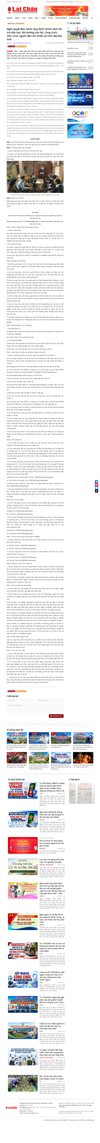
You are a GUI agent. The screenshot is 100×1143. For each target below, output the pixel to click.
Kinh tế (37, 18)
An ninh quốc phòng (74, 18)
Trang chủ (9, 18)
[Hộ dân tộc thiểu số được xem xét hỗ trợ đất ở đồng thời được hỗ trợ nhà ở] (17, 738)
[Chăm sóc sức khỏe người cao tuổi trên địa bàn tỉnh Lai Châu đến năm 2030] (23, 1030)
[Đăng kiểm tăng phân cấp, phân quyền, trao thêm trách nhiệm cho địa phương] (61, 757)
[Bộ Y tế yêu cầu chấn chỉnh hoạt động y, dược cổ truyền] (23, 1083)
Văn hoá (30, 18)
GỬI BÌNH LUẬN (57, 716)
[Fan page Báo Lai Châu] (96, 481)
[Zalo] (96, 487)
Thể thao (50, 18)
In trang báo (12, 46)
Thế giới (43, 18)
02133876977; (29, 1111)
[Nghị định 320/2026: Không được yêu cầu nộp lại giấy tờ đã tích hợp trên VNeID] (23, 819)
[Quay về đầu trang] (96, 1138)
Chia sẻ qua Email (22, 46)
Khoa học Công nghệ (61, 18)
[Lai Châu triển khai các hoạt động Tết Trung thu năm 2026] (83, 757)
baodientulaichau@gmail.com (30, 1113)
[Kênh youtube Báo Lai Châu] (96, 484)
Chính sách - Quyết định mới (16, 24)
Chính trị (17, 18)
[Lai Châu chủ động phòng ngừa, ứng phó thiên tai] (61, 738)
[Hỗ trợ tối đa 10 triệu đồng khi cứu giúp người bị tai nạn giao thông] (23, 845)
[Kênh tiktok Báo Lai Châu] (96, 491)
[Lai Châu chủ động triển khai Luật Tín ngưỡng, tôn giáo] (23, 866)
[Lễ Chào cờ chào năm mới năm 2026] (80, 33)
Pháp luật (85, 18)
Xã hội (24, 18)
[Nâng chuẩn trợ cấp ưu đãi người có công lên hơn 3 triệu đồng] (17, 757)
